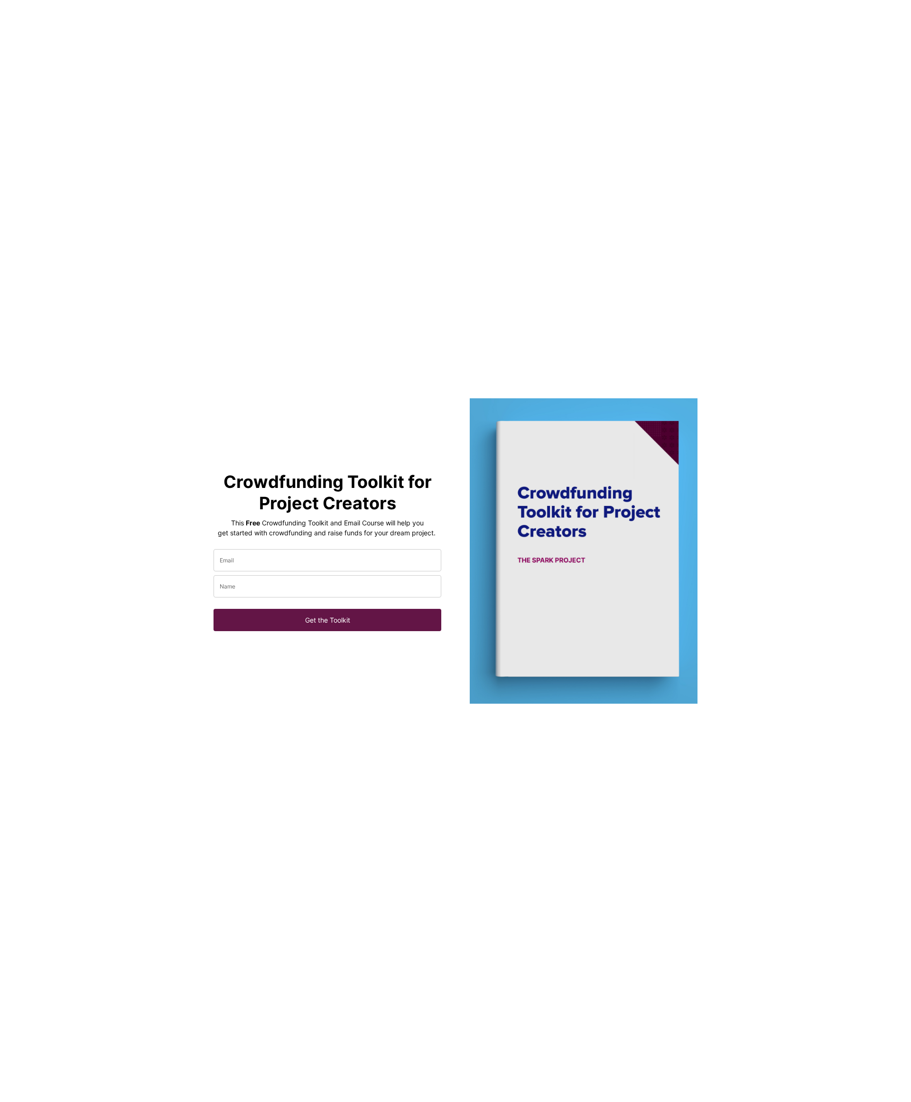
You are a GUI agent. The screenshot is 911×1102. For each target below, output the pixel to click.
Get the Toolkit (327, 620)
